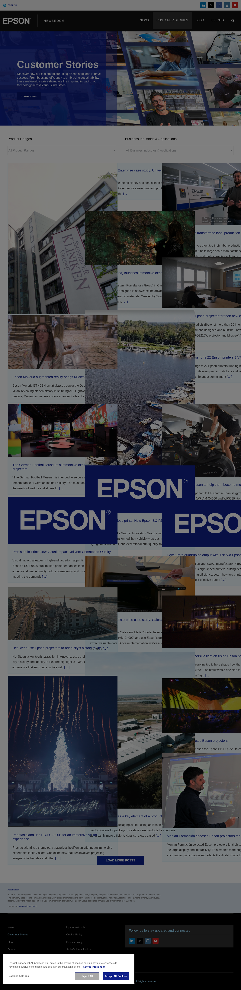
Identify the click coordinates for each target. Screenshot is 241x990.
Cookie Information (94, 966)
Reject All (87, 976)
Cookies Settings (19, 976)
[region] (69, 969)
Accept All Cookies (116, 976)
